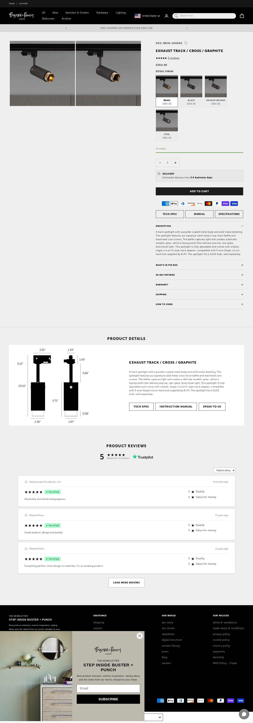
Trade (12, 4)
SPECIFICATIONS (229, 214)
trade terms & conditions (228, 628)
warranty (218, 657)
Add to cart (199, 191)
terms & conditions (225, 622)
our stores (168, 628)
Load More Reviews (126, 582)
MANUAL (199, 214)
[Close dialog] (140, 636)
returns (97, 628)
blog (164, 657)
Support (23, 4)
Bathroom (48, 18)
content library (171, 646)
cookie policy (221, 640)
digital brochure (172, 640)
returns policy (221, 646)
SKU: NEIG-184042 (169, 43)
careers (166, 663)
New (55, 12)
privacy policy (221, 634)
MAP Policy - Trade (225, 663)
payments (219, 651)
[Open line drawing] (56, 385)
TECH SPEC (170, 214)
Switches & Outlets (77, 12)
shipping (98, 622)
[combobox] (145, 717)
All (43, 12)
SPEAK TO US (212, 406)
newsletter (168, 634)
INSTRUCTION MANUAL (176, 406)
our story (167, 622)
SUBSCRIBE (108, 699)
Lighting (121, 12)
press (165, 651)
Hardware (102, 12)
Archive (66, 18)
